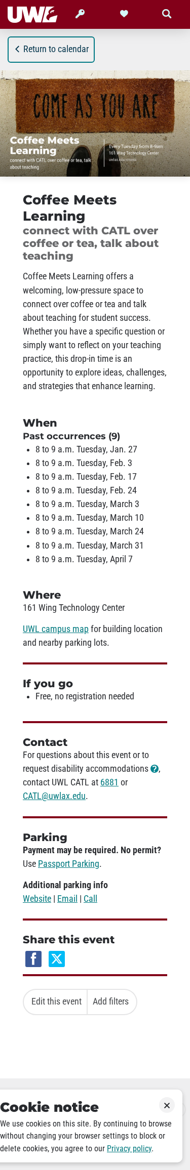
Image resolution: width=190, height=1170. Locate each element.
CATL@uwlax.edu (54, 796)
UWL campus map (56, 629)
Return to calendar (56, 49)
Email (67, 899)
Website (37, 899)
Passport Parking (68, 864)
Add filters (111, 1001)
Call (90, 899)
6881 (109, 782)
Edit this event (56, 1001)
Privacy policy (129, 1148)
